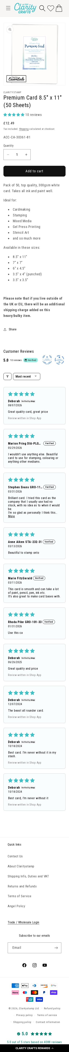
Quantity (8, 145)
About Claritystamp (21, 866)
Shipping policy (22, 1022)
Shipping (24, 129)
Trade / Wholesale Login (23, 922)
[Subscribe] (56, 947)
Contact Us (15, 856)
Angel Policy (16, 906)
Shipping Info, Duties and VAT (28, 876)
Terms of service (47, 1015)
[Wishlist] (51, 8)
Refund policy (52, 1008)
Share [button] (13, 329)
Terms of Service (19, 896)
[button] (34, 1048)
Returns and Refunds (22, 886)
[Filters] (7, 376)
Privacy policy (24, 1015)
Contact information (48, 1022)
